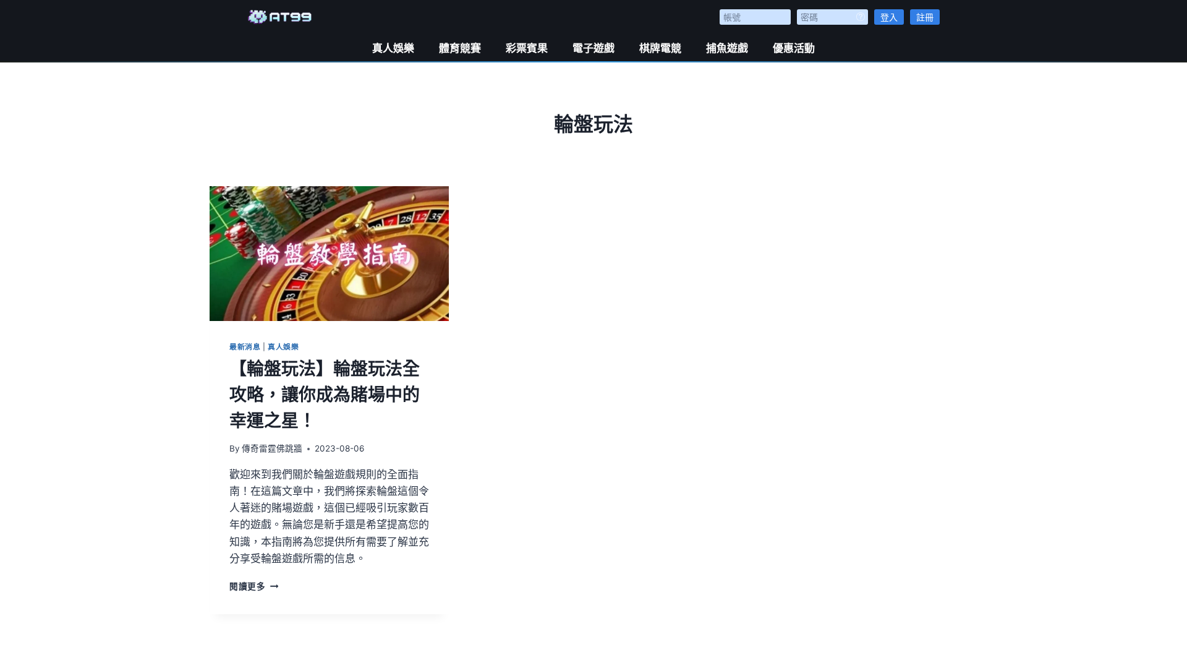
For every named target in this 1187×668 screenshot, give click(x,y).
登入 (889, 17)
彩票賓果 (527, 48)
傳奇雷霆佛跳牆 (272, 448)
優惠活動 (794, 48)
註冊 (925, 17)
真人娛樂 (393, 48)
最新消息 (244, 346)
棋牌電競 (660, 48)
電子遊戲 (593, 48)
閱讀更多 (253, 586)
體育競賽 (460, 48)
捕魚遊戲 (727, 48)
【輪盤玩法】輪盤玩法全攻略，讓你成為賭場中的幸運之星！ (324, 394)
